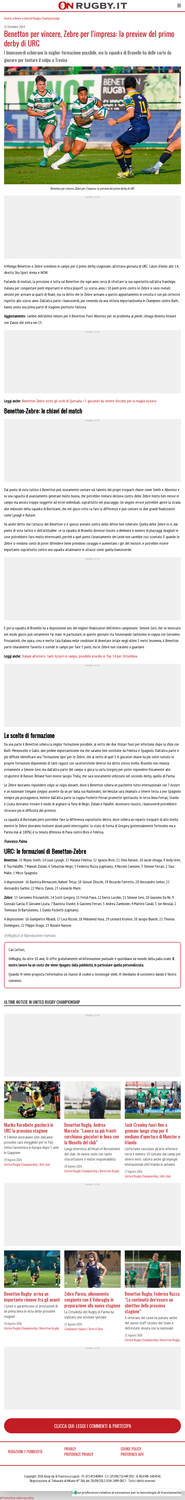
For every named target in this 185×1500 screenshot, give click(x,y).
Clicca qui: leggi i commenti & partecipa (92, 1425)
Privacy (70, 1449)
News (17, 18)
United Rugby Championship (42, 18)
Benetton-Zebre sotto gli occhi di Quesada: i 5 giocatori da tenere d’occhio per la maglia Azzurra (89, 400)
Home (8, 18)
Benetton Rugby (109, 1171)
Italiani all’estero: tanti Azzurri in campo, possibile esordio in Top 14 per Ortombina (79, 656)
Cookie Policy (131, 1449)
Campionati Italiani (75, 1329)
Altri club (44, 1164)
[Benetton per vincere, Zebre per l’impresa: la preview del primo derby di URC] (92, 125)
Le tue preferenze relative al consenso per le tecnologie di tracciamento (126, 1492)
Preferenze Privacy (78, 1454)
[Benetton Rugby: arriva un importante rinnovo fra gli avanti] (32, 1269)
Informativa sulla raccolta (17, 1497)
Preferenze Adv (132, 1454)
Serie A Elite (95, 1329)
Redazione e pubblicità (25, 1451)
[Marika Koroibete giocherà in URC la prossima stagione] (32, 1100)
